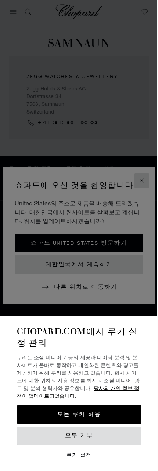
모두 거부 (79, 436)
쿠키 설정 (79, 455)
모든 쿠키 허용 (79, 414)
